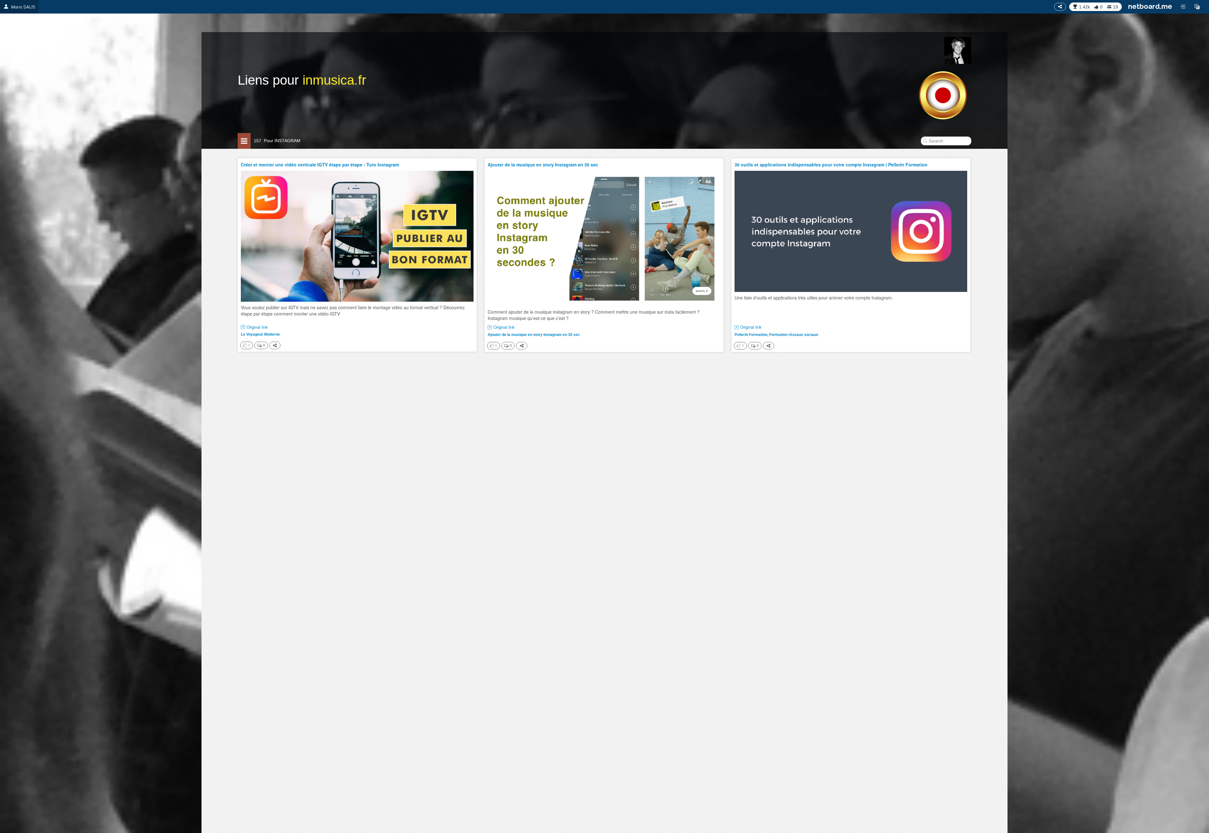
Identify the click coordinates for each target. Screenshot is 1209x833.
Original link (257, 327)
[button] (1197, 6)
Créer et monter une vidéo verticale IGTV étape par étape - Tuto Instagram (320, 164)
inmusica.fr (334, 80)
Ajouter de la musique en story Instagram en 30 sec (543, 164)
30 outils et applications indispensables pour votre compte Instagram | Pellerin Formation (831, 164)
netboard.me (1150, 6)
